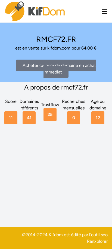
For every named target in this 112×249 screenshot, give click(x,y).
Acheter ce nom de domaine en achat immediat (59, 69)
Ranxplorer (97, 241)
